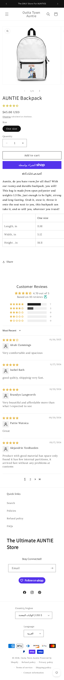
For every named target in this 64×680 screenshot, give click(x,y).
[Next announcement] (57, 4)
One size (11, 128)
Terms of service (24, 667)
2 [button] (30, 479)
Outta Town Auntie (30, 658)
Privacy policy (46, 662)
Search (11, 503)
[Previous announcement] (6, 4)
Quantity (7, 136)
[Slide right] (39, 91)
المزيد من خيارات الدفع (32, 173)
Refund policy (15, 518)
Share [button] (9, 261)
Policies (11, 510)
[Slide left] (24, 91)
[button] (7, 14)
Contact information (34, 672)
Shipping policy (43, 667)
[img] (11, 340)
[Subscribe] (52, 568)
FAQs (10, 526)
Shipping (7, 117)
